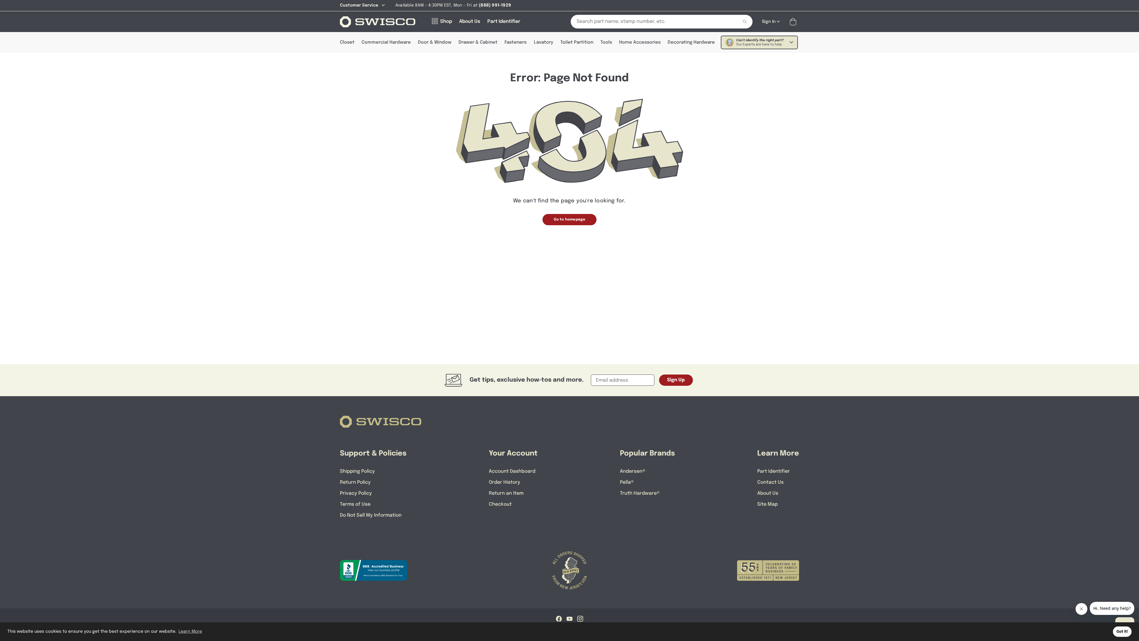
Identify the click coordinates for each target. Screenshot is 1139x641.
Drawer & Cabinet (478, 42)
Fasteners (515, 42)
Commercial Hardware (386, 42)
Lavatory (543, 42)
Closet (347, 42)
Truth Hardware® (640, 493)
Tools (606, 42)
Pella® (627, 482)
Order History (504, 482)
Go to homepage (570, 219)
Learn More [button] (190, 631)
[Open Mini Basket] (794, 22)
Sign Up (676, 380)
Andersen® (632, 471)
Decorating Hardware (691, 42)
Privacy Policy (356, 493)
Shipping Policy (357, 471)
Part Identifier (773, 471)
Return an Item (506, 493)
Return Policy (355, 482)
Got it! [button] (1122, 632)
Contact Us (770, 482)
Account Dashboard (512, 471)
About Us (767, 493)
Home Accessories (640, 42)
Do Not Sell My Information (371, 515)
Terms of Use (355, 504)
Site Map (767, 504)
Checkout (500, 504)
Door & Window (434, 42)
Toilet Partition (576, 42)
